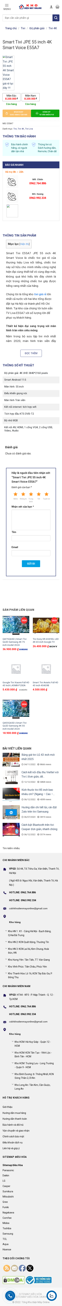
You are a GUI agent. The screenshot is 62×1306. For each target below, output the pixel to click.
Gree (5, 1202)
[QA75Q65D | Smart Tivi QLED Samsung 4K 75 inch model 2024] (16, 625)
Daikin (6, 1175)
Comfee (7, 1218)
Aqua (5, 1244)
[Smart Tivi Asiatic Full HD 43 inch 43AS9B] (46, 669)
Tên (14, 532)
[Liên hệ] (51, 1296)
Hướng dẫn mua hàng (14, 1113)
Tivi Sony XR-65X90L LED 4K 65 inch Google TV (46, 640)
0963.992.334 (37, 198)
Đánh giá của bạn (22, 487)
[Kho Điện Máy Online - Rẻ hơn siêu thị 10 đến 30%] (30, 6)
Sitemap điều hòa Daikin (31, 1297)
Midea (6, 1223)
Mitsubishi (8, 1196)
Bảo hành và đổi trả (13, 1124)
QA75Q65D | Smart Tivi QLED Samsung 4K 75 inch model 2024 (15, 642)
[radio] (11, 97)
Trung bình (31, 500)
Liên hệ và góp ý (11, 1148)
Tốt (39, 499)
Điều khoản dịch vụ (13, 1142)
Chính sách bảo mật (13, 1136)
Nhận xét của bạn (23, 506)
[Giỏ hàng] (57, 6)
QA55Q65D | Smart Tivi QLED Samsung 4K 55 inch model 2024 (15, 725)
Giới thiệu (7, 1107)
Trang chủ (11, 28)
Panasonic (8, 1170)
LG (4, 1180)
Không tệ (23, 499)
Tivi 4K (53, 28)
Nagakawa (8, 1212)
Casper (6, 1186)
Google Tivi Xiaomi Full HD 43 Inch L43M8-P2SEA (16, 684)
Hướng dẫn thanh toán (15, 1118)
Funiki (6, 1207)
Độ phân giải (36, 28)
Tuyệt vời (46, 499)
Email (15, 547)
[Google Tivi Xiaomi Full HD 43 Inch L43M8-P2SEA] (16, 669)
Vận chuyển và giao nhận (16, 1130)
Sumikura (8, 1191)
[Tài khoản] (51, 6)
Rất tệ (15, 499)
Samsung (8, 1233)
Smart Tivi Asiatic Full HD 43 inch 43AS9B (45, 684)
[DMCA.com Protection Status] (14, 1280)
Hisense (7, 1249)
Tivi (23, 28)
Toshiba (7, 1228)
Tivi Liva (29, 128)
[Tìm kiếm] (56, 17)
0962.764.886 (37, 183)
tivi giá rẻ (40, 294)
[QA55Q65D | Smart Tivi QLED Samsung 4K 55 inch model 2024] (16, 709)
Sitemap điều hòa (30, 1294)
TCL (5, 1239)
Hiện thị (24, 244)
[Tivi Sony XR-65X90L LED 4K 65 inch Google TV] (46, 625)
